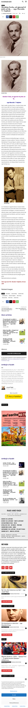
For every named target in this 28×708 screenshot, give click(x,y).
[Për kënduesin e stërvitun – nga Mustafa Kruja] (14, 615)
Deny (14, 699)
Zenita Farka (16, 297)
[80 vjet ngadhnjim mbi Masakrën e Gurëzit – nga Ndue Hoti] (21, 500)
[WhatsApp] (17, 16)
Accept (14, 695)
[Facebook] (7, 16)
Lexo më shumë (7, 601)
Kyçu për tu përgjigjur (14, 353)
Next (23, 429)
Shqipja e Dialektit (5, 627)
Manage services (13, 691)
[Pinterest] (14, 16)
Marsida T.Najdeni (12, 295)
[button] (26, 679)
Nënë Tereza (19, 295)
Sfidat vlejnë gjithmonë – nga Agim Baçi (21, 309)
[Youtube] (10, 567)
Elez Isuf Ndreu (14, 293)
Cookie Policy (7, 706)
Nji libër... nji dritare (5, 593)
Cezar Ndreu (8, 293)
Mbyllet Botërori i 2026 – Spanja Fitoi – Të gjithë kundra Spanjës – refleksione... (13, 658)
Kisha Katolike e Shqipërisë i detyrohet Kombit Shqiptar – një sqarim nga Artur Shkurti (10, 332)
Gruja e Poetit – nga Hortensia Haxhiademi (9, 463)
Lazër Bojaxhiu (4, 295)
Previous (3, 429)
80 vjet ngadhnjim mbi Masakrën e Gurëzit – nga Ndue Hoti (10, 500)
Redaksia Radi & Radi (7, 13)
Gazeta (3, 5)
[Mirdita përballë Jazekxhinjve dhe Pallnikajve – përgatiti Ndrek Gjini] (22, 341)
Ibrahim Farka (20, 293)
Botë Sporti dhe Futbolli (6, 662)
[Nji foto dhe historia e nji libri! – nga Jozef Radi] (14, 582)
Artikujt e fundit (7, 365)
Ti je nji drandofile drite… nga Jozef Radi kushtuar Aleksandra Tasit (7, 309)
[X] (10, 16)
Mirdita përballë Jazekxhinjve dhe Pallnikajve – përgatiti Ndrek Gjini (9, 340)
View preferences (14, 702)
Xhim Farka (10, 297)
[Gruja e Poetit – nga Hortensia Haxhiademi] (21, 465)
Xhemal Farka (4, 297)
